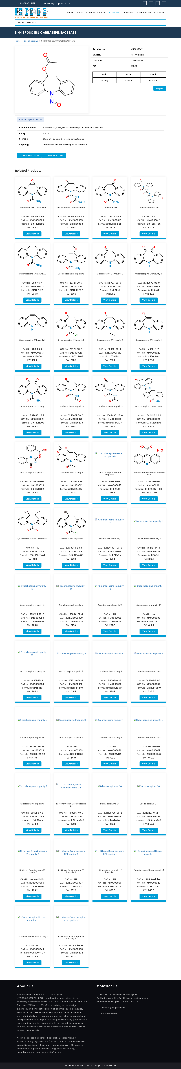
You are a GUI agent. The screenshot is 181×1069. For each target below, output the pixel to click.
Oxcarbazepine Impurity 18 (32, 671)
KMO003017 (37, 352)
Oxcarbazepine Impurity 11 (149, 538)
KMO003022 (76, 419)
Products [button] (113, 12)
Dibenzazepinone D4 (109, 803)
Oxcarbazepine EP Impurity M (148, 406)
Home (70, 12)
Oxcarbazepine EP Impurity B (71, 273)
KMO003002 (37, 551)
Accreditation (143, 12)
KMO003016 (153, 286)
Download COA (55, 155)
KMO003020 (153, 352)
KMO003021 (37, 419)
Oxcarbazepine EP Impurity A (32, 273)
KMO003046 (153, 816)
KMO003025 (76, 551)
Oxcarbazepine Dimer (149, 207)
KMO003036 (114, 684)
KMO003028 (37, 485)
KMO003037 (153, 684)
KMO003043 (153, 882)
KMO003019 (114, 352)
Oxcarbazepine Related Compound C (110, 473)
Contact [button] (158, 12)
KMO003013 (37, 286)
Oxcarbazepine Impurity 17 (148, 605)
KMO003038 (37, 750)
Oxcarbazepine (31, 41)
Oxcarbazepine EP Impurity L (110, 406)
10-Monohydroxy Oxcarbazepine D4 (71, 804)
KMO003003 (37, 220)
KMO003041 (153, 750)
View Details (32, 233)
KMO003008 (76, 949)
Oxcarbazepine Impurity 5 (32, 737)
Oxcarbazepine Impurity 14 (71, 605)
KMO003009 (114, 882)
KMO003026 (114, 551)
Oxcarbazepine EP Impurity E (32, 340)
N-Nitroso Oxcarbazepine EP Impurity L (110, 871)
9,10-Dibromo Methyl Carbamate (32, 538)
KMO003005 (76, 220)
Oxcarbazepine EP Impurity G (109, 340)
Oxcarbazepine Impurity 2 (71, 671)
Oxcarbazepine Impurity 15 (71, 472)
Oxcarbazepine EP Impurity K (71, 406)
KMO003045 (114, 485)
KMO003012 (153, 220)
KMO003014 (75, 286)
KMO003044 (37, 949)
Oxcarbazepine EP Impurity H (148, 340)
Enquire (159, 88)
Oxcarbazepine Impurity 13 (32, 605)
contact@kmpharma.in (56, 3)
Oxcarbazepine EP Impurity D (148, 273)
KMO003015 (114, 286)
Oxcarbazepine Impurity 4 (149, 671)
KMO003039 (76, 750)
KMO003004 (115, 816)
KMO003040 (115, 750)
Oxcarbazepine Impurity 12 (32, 472)
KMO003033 (153, 617)
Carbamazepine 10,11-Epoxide (32, 207)
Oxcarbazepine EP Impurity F (71, 340)
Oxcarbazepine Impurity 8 (149, 737)
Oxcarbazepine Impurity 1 (71, 538)
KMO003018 (75, 352)
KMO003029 (37, 617)
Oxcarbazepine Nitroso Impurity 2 (32, 936)
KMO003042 (37, 816)
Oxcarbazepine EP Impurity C (109, 273)
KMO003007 (76, 882)
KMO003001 (75, 816)
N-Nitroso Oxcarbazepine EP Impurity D (71, 871)
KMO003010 (114, 220)
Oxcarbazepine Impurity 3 (110, 671)
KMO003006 (37, 882)
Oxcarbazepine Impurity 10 (110, 538)
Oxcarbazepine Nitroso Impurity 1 (149, 870)
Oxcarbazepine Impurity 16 (110, 605)
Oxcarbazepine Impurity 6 (71, 737)
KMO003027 (153, 551)
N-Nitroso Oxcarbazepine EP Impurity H (71, 937)
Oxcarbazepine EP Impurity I (32, 406)
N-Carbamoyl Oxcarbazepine (71, 207)
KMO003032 (114, 617)
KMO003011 (153, 485)
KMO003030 (76, 617)
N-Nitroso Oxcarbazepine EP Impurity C (32, 871)
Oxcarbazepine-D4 (149, 803)
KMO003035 (76, 684)
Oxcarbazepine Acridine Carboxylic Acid (149, 473)
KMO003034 (37, 684)
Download (128, 12)
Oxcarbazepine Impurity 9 (32, 803)
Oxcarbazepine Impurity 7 (110, 737)
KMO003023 (114, 419)
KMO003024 (153, 419)
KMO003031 (75, 485)
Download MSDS (31, 155)
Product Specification (30, 119)
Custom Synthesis (95, 12)
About (80, 12)
